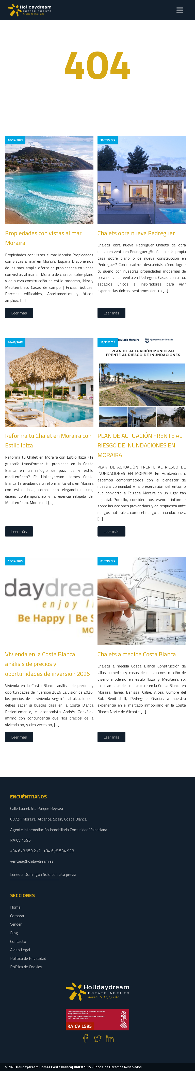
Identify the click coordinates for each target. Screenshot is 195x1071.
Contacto (18, 941)
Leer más (19, 313)
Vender (16, 924)
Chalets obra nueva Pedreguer (136, 233)
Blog (14, 933)
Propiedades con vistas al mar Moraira (43, 237)
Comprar (17, 916)
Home (15, 907)
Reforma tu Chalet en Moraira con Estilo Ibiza (48, 440)
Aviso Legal (20, 950)
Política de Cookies (26, 967)
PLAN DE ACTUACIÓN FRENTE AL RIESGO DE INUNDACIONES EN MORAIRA (140, 445)
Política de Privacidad (28, 958)
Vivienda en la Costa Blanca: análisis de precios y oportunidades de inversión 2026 (47, 663)
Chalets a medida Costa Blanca (137, 654)
